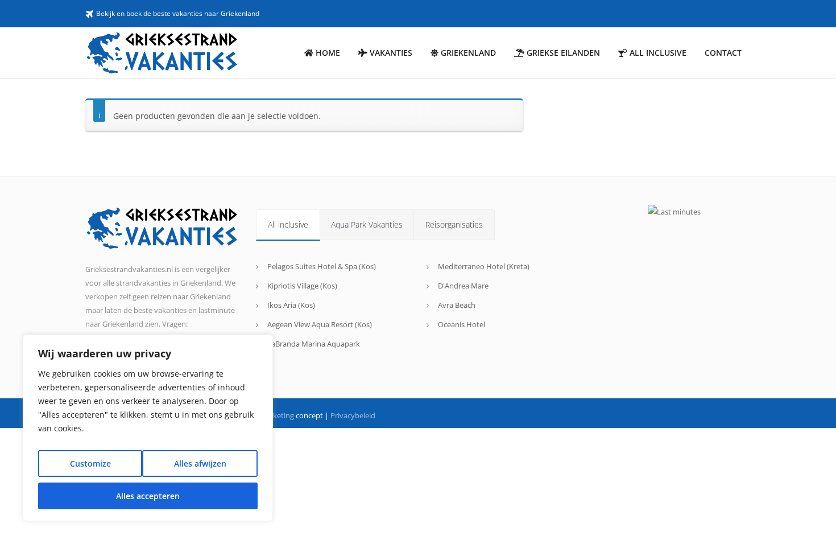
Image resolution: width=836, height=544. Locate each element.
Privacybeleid (352, 415)
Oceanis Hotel (461, 324)
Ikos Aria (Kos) (291, 305)
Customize (90, 463)
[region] (148, 428)
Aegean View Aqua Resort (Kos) (319, 324)
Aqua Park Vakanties (367, 224)
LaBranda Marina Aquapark (313, 344)
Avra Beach (456, 305)
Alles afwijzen (200, 463)
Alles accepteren (148, 496)
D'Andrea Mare (463, 286)
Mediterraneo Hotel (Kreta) (483, 266)
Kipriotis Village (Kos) (302, 286)
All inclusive (288, 224)
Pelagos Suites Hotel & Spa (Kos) (321, 266)
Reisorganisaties (454, 224)
